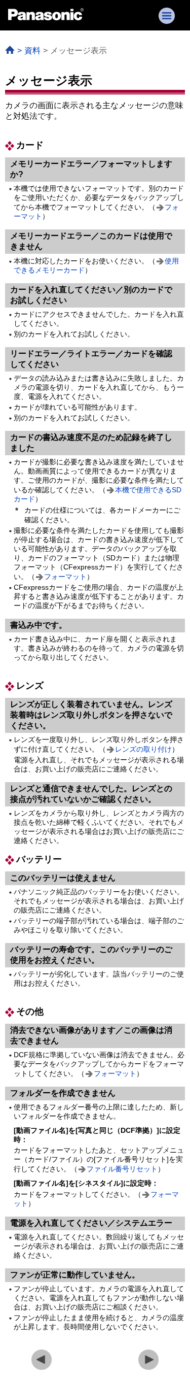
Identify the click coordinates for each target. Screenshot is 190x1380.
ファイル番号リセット (122, 1169)
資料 (32, 50)
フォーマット (65, 577)
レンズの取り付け (143, 749)
